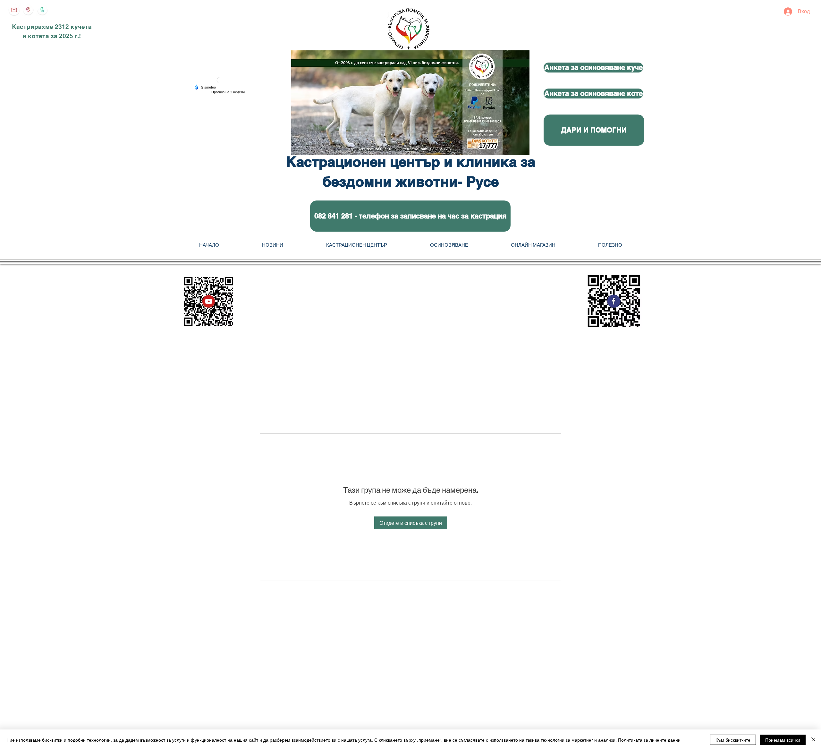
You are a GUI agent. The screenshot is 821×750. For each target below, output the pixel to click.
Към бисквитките (732, 740)
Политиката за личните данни (649, 740)
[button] (410, 216)
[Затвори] (813, 740)
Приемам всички (782, 740)
